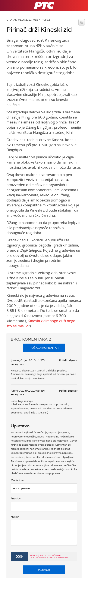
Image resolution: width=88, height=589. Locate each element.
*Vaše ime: (17, 480)
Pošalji (44, 569)
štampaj (81, 22)
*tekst (15, 517)
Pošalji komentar (44, 348)
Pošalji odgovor (68, 360)
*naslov (16, 498)
